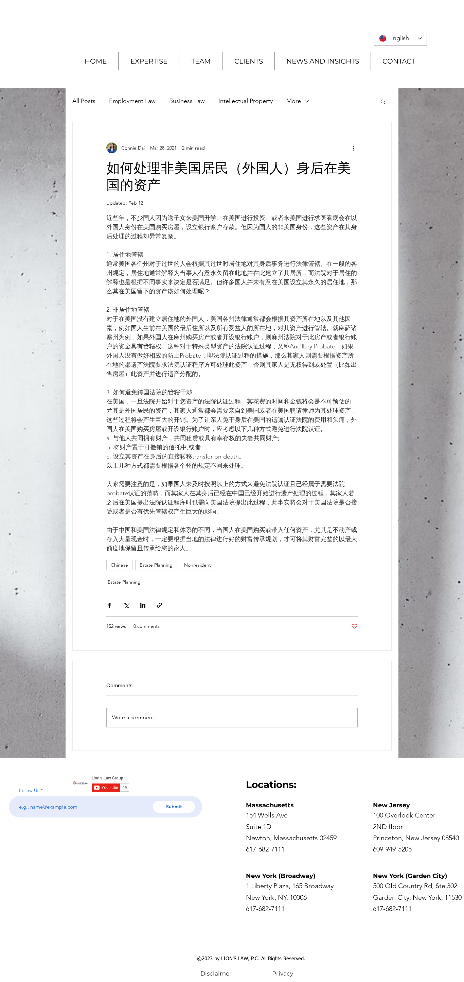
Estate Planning (156, 565)
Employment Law (132, 101)
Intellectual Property (245, 101)
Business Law (187, 101)
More (293, 101)
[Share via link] (159, 605)
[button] (383, 101)
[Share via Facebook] (109, 605)
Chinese (119, 565)
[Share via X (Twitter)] (126, 605)
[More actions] (354, 148)
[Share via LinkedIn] (143, 605)
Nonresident (197, 565)
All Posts (83, 101)
